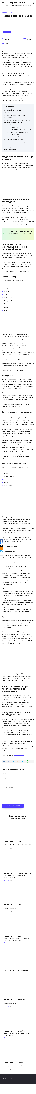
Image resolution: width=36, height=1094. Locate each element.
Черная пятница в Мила (13, 968)
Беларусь (6, 32)
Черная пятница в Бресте (13, 1063)
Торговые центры (16, 125)
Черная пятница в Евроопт (14, 936)
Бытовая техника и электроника (20, 129)
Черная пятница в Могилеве (15, 999)
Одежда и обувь (15, 137)
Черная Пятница (18, 3)
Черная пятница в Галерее (14, 842)
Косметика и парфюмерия (19, 132)
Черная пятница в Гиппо (13, 904)
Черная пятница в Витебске (14, 1031)
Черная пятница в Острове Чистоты (17, 873)
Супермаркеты (15, 134)
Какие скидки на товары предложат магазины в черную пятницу (15, 142)
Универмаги (14, 127)
